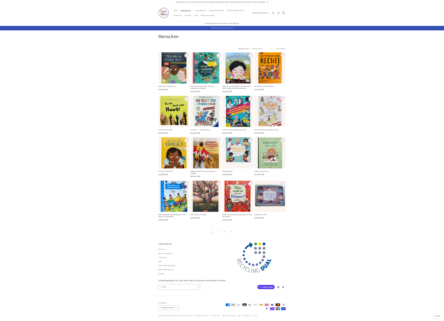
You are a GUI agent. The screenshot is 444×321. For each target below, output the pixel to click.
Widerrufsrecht (215, 315)
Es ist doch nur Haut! (165, 130)
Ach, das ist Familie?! (165, 171)
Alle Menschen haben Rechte (264, 86)
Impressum (162, 257)
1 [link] (212, 231)
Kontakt (161, 274)
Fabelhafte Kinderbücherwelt (172, 315)
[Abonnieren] (197, 287)
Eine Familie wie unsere (198, 215)
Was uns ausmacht (165, 253)
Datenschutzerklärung (166, 265)
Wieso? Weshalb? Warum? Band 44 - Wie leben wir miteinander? (171, 216)
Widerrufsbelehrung (165, 270)
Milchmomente (227, 171)
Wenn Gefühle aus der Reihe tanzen (266, 130)
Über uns (161, 249)
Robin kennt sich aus (261, 171)
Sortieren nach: (243, 49)
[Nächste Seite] (231, 231)
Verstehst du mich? (260, 215)
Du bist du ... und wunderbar (200, 130)
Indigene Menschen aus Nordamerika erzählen (203, 172)
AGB (160, 261)
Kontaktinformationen (202, 315)
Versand (254, 315)
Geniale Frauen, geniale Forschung (234, 130)
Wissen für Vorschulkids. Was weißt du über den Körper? (237, 216)
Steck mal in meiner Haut (167, 86)
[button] (186, 10)
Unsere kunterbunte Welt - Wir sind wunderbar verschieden (202, 87)
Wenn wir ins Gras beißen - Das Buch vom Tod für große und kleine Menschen (236, 87)
